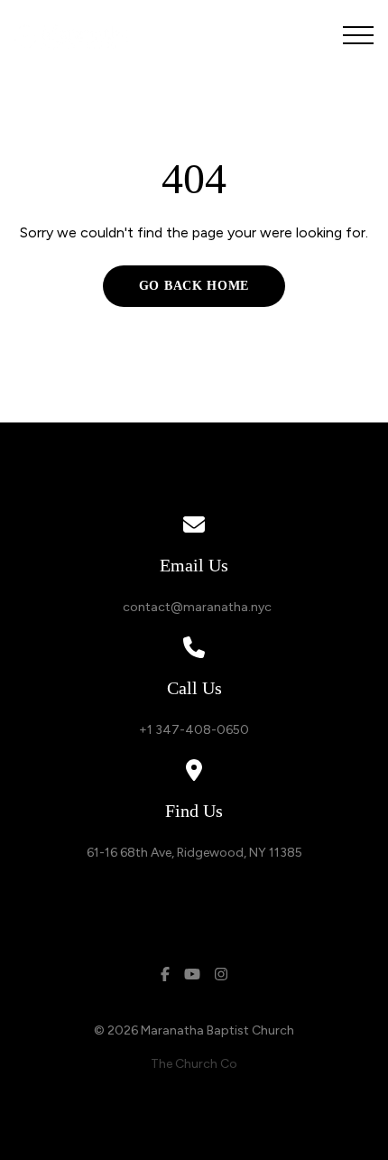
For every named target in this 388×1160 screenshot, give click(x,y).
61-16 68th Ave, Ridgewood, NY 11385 (194, 852)
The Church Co (194, 1064)
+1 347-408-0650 (194, 730)
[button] (358, 35)
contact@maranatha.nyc (194, 607)
